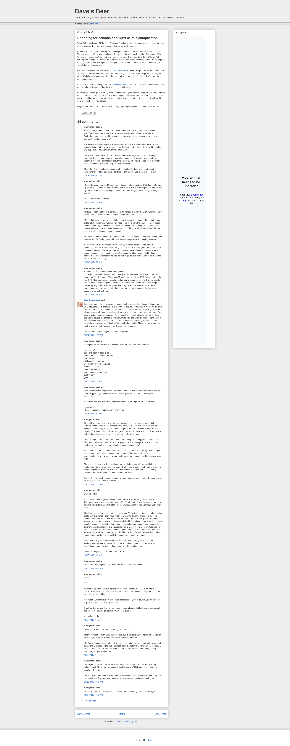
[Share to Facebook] (91, 113)
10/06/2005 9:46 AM (93, 555)
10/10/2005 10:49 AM (93, 682)
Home (122, 714)
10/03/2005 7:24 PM (93, 202)
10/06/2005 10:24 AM (93, 568)
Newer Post (83, 714)
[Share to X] (88, 113)
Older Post (160, 714)
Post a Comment (88, 701)
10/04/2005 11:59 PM (93, 335)
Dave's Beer (92, 11)
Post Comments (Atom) (127, 721)
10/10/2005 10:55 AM (93, 695)
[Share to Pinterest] (94, 113)
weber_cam (93, 24)
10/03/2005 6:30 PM (93, 175)
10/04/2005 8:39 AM (93, 262)
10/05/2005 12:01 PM (93, 484)
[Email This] (82, 113)
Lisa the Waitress (92, 300)
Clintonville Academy (119, 84)
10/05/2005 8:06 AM (93, 381)
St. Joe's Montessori (117, 71)
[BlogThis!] (85, 113)
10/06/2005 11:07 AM (93, 620)
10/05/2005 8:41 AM (93, 414)
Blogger (150, 740)
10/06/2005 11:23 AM (93, 655)
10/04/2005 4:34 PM (93, 294)
